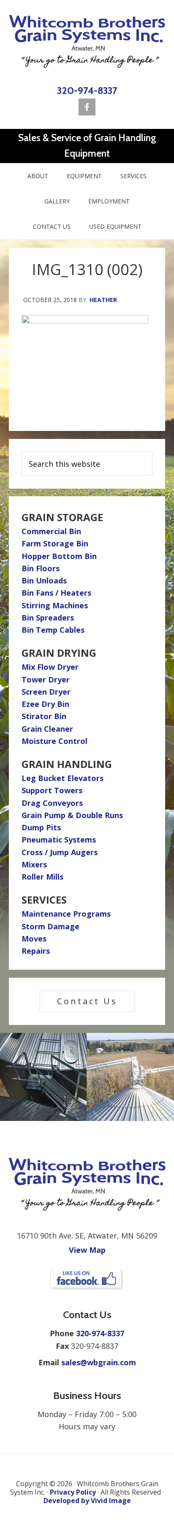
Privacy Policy (73, 1492)
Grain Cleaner (47, 729)
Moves (34, 939)
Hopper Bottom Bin (59, 556)
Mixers (34, 864)
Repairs (36, 951)
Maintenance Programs (66, 914)
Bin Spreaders (48, 618)
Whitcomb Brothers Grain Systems (87, 41)
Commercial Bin (51, 531)
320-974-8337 (87, 90)
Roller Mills (42, 877)
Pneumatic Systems (59, 840)
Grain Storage (62, 517)
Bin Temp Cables (53, 630)
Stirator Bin (44, 716)
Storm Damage (50, 926)
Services (44, 900)
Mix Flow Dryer (50, 667)
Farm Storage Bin (55, 543)
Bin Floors (41, 568)
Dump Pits (41, 827)
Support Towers (52, 790)
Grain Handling (67, 764)
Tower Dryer (46, 679)
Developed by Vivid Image (87, 1500)
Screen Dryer (46, 692)
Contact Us (87, 1001)
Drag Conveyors (52, 803)
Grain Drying (59, 653)
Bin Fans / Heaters (56, 593)
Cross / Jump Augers (60, 852)
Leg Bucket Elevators (62, 778)
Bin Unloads (44, 580)
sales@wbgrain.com (98, 1362)
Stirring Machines (55, 605)
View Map (87, 1250)
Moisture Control (54, 741)
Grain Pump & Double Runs (72, 815)
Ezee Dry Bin (45, 704)
